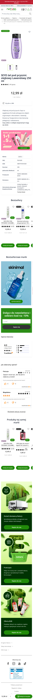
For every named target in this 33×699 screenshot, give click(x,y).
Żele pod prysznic (26, 20)
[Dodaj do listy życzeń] (13, 207)
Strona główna (5, 18)
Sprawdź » (16, 3)
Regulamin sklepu (16, 688)
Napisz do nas (16, 527)
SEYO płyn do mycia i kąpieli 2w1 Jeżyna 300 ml (23, 444)
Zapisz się (16, 327)
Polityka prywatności (16, 685)
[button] (6, 384)
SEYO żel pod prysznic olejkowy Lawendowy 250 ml (18, 22)
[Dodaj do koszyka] (8, 245)
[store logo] (11, 9)
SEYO (19, 157)
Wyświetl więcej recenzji (17, 412)
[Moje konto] (28, 9)
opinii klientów (8, 347)
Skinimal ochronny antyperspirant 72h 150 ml (23, 222)
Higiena (14, 18)
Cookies (16, 691)
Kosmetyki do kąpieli (25, 18)
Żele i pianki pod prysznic (11, 20)
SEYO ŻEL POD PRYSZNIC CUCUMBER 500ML (7, 222)
